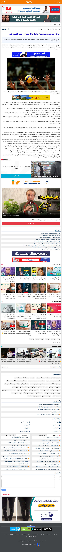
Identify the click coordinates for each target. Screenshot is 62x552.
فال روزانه (26, 428)
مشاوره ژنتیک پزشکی (55, 390)
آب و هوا (26, 425)
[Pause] (33, 177)
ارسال (3, 489)
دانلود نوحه (13, 390)
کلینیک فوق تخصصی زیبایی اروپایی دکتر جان (37, 387)
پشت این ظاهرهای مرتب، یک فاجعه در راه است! (48, 453)
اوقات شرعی (56, 431)
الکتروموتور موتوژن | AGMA (34, 396)
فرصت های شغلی (24, 535)
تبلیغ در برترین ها (15, 535)
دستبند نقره (24, 378)
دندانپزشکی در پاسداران (22, 390)
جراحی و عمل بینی (46, 396)
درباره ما (37, 535)
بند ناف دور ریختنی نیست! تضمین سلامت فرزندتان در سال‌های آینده (45, 247)
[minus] (5, 29)
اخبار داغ (41, 435)
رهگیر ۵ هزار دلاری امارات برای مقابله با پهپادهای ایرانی (47, 467)
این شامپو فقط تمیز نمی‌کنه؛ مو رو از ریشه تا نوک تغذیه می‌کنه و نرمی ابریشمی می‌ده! (41, 245)
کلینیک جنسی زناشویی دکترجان (19, 387)
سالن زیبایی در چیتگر (34, 390)
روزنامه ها (56, 422)
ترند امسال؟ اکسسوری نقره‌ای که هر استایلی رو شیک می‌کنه (47, 241)
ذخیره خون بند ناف (45, 390)
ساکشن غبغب (32, 378)
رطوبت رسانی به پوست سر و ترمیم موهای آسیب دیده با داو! (47, 243)
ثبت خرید (16, 176)
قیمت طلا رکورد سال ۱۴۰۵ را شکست (20, 437)
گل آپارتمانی (16, 384)
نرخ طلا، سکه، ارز (24, 422)
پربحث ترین (9, 435)
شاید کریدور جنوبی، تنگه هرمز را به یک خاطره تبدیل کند (16, 469)
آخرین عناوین (55, 435)
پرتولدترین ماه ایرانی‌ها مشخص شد (51, 464)
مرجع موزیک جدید (33, 381)
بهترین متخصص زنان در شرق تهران (52, 393)
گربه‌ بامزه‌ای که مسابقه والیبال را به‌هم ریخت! (49, 404)
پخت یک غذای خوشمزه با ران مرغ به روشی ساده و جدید (15, 458)
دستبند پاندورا (42, 381)
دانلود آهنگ (9, 381)
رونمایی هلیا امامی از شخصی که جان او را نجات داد (48, 445)
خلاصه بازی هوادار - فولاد (53, 412)
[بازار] (26, 529)
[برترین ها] (29, 2)
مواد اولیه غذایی (43, 384)
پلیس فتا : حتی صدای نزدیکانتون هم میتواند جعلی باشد (48, 239)
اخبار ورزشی (42, 535)
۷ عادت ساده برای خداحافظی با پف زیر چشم (49, 443)
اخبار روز (48, 535)
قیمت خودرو (56, 425)
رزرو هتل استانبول (34, 384)
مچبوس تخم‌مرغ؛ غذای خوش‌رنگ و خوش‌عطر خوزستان (16, 461)
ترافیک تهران (56, 428)
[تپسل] (2, 160)
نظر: (60, 480)
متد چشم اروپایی (24, 384)
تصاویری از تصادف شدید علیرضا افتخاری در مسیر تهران (16, 450)
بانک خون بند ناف (56, 396)
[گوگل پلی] (36, 529)
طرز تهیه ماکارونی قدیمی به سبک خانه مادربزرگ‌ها (48, 461)
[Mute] (35, 177)
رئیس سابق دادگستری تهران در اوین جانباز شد (18, 464)
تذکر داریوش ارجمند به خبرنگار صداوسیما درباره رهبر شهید (15, 448)
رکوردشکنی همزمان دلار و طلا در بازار (20, 445)
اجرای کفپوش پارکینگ (28, 393)
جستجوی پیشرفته (32, 536)
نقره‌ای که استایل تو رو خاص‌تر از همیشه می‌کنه (50, 237)
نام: (60, 476)
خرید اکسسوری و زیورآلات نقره (53, 381)
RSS (27, 536)
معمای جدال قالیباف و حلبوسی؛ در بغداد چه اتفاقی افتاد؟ (47, 448)
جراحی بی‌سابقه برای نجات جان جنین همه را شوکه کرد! (47, 469)
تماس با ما (31, 535)
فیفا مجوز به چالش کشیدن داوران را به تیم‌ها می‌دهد (47, 407)
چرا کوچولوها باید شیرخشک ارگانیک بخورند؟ (50, 249)
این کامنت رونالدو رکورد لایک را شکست (50, 440)
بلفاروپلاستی (39, 378)
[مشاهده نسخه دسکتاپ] (2, 2)
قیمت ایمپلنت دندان (55, 378)
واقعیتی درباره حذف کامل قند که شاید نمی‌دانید (49, 459)
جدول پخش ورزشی (24, 431)
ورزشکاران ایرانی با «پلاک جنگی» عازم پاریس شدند (48, 414)
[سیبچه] (47, 529)
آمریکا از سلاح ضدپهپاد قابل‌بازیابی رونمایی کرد (49, 456)
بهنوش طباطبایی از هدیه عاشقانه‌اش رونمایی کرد (17, 466)
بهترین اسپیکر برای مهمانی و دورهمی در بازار (50, 233)
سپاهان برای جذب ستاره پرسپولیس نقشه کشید (18, 443)
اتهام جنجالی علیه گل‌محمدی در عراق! (51, 437)
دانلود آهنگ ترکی (39, 393)
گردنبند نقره (17, 378)
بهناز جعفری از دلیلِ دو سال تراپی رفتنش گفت (49, 451)
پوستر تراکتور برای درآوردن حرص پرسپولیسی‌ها (48, 409)
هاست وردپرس (5, 390)
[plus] (8, 29)
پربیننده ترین (24, 435)
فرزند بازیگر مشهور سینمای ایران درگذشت (19, 440)
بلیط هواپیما (46, 378)
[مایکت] (15, 529)
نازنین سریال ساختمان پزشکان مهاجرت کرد (18, 453)
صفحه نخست (54, 535)
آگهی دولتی (8, 535)
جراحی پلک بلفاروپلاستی (54, 387)
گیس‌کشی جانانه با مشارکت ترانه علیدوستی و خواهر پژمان (15, 456)
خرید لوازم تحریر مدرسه (16, 393)
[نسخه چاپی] (3, 29)
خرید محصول (31, 224)
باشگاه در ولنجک (8, 384)
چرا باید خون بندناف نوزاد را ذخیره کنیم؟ (51, 235)
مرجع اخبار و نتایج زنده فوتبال (20, 381)
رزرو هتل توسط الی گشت (54, 384)
